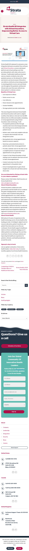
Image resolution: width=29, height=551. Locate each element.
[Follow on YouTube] (16, 472)
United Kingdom (11, 309)
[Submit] (26, 285)
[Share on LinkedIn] (21, 256)
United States (13, 1)
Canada (3, 309)
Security (5, 436)
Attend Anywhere (9, 68)
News (14, 24)
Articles (3, 294)
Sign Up (14, 411)
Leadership (6, 430)
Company (6, 427)
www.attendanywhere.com (11, 213)
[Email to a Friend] (16, 256)
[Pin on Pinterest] (18, 256)
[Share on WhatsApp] (7, 256)
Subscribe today (14, 249)
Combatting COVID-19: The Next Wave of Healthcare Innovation (7, 268)
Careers (5, 443)
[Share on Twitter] (13, 256)
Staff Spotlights (5, 300)
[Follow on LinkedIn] (13, 472)
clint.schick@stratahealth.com (9, 183)
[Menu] (2, 11)
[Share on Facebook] (10, 256)
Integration (6, 433)
